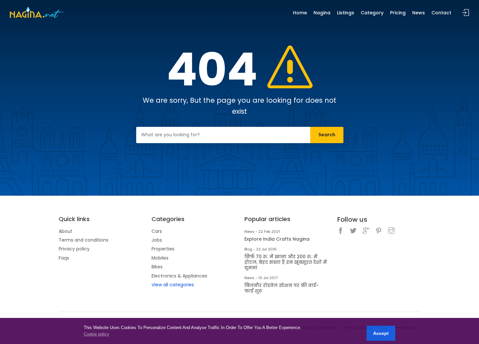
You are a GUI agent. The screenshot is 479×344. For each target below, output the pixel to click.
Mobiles (160, 258)
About (65, 231)
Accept (381, 333)
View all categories (173, 284)
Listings (345, 12)
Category (372, 12)
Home (300, 12)
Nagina (321, 12)
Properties (163, 249)
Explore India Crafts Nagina (277, 239)
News (418, 12)
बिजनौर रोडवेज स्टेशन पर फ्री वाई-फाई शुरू (281, 288)
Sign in (465, 13)
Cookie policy (96, 334)
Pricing (398, 12)
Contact (441, 12)
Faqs (64, 258)
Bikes (157, 266)
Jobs (157, 240)
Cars (157, 231)
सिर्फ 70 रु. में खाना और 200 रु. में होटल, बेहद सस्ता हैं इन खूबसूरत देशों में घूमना (285, 262)
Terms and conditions (84, 240)
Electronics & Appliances (179, 276)
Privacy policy (74, 249)
